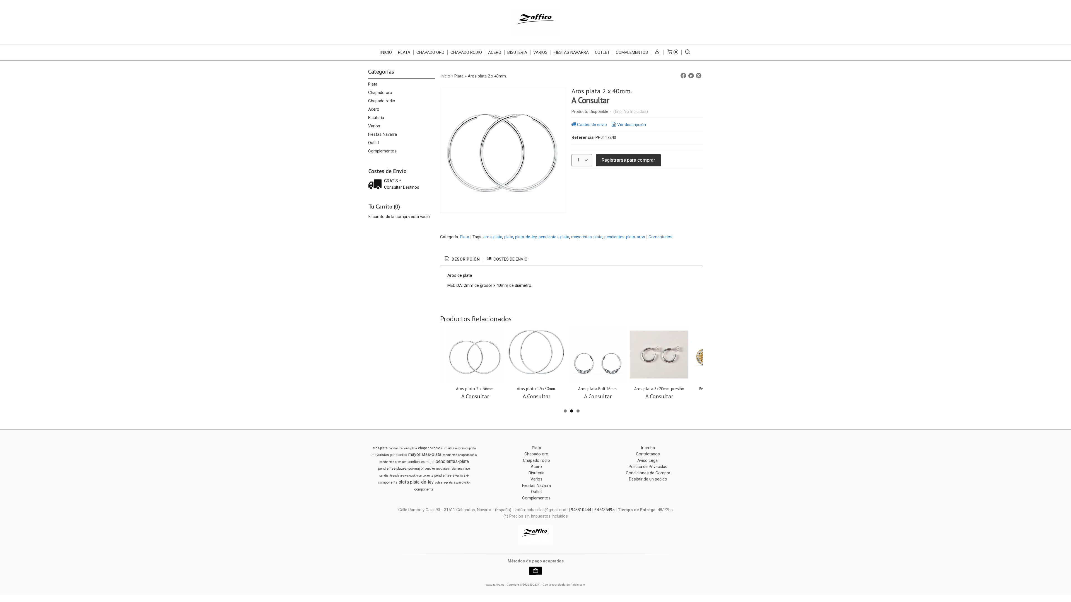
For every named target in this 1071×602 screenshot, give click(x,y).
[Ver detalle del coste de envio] (376, 185)
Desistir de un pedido (648, 479)
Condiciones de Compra (648, 472)
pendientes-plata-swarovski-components (406, 475)
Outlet (602, 52)
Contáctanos (648, 454)
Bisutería (517, 52)
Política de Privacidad (648, 466)
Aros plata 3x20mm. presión (659, 388)
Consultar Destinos (401, 187)
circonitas (447, 448)
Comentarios (660, 236)
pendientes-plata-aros (624, 236)
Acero (494, 52)
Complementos (632, 52)
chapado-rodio (429, 448)
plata (508, 236)
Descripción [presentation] (465, 259)
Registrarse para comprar (628, 160)
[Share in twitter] (691, 75)
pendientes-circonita (392, 462)
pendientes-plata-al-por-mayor (401, 468)
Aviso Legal (647, 460)
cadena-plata (408, 448)
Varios (540, 52)
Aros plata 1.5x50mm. (536, 388)
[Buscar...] (687, 52)
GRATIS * (392, 180)
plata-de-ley (526, 236)
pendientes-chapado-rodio (459, 455)
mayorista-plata (465, 448)
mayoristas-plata (586, 236)
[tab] (462, 259)
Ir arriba (648, 447)
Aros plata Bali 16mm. (597, 388)
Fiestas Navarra (571, 52)
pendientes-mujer (421, 462)
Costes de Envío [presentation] (509, 259)
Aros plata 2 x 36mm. (475, 388)
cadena (394, 448)
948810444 (581, 509)
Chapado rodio (466, 52)
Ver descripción (631, 124)
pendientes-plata (554, 236)
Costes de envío (592, 124)
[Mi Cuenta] (657, 52)
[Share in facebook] (683, 75)
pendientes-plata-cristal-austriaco (447, 468)
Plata (404, 52)
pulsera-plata (444, 482)
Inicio (386, 52)
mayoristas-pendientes (389, 455)
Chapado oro (430, 52)
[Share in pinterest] (699, 75)
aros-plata (492, 236)
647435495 (604, 509)
